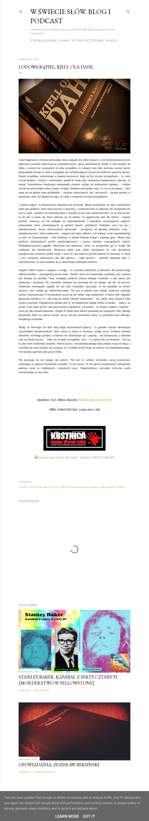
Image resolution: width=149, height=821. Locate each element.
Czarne (38, 486)
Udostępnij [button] (25, 481)
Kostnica (64, 486)
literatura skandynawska (84, 486)
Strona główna (43, 40)
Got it (89, 816)
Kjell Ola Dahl (50, 486)
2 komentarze (41, 690)
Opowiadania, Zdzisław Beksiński (59, 765)
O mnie (64, 40)
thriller (120, 486)
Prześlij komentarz (44, 771)
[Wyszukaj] (128, 11)
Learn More (67, 816)
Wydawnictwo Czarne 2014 (95, 400)
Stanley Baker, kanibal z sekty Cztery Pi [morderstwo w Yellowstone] (68, 680)
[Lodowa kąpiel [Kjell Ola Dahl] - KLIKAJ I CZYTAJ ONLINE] (74, 457)
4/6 (31, 486)
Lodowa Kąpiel (107, 486)
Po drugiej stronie (88, 40)
